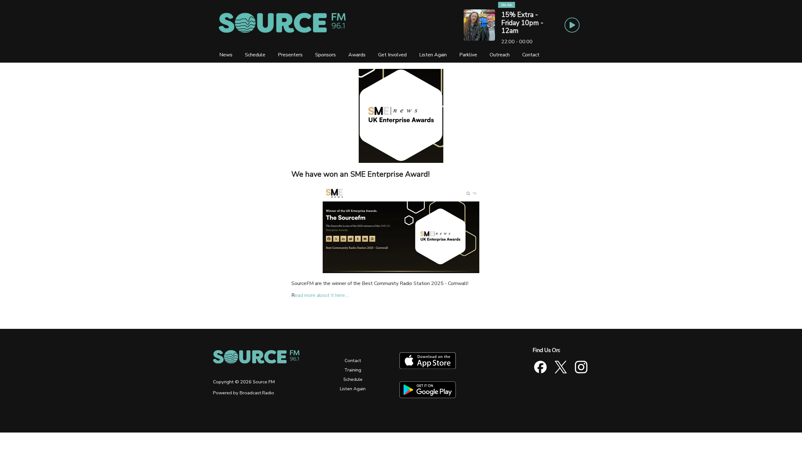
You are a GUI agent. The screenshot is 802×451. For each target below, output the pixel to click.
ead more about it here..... (322, 295)
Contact (353, 360)
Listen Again (353, 389)
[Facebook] (540, 367)
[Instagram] (581, 367)
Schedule (352, 379)
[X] (561, 367)
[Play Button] (572, 25)
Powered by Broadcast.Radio (243, 393)
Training (352, 370)
